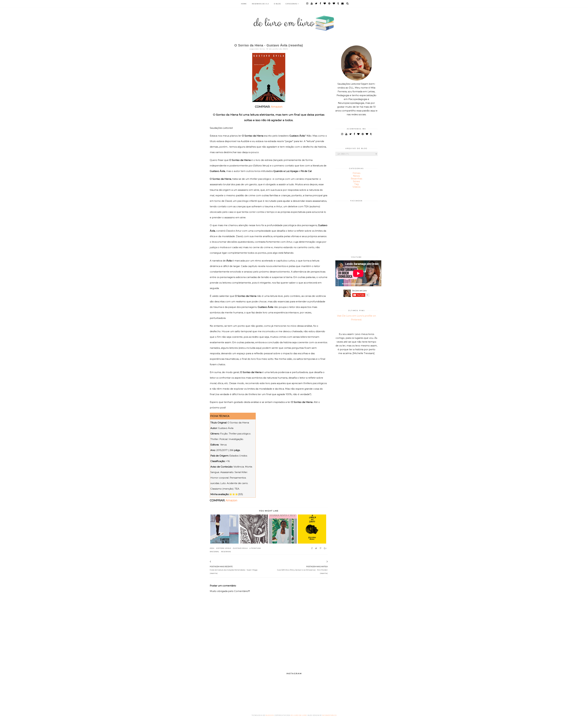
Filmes (356, 173)
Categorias (292, 4)
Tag (356, 184)
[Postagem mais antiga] (323, 561)
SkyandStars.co (329, 715)
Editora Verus (223, 548)
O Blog (277, 4)
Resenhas (226, 552)
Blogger (270, 715)
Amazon (277, 106)
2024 (212, 548)
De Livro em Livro (299, 715)
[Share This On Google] (325, 548)
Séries (356, 181)
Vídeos (356, 186)
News (356, 175)
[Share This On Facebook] (312, 548)
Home (244, 4)
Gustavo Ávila (240, 548)
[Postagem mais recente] (214, 561)
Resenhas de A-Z (260, 4)
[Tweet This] (316, 548)
